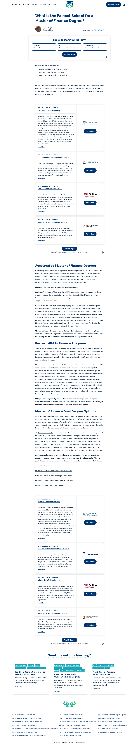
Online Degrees (41, 668)
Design (107, 668)
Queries (34, 4)
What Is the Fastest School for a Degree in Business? (54, 481)
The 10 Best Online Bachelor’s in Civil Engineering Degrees (29, 735)
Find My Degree (113, 4)
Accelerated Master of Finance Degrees (53, 69)
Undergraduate (80, 670)
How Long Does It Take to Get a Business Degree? (61, 287)
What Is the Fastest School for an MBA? (49, 485)
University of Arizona (63, 444)
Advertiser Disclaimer (79, 742)
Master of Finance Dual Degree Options (53, 75)
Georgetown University (58, 276)
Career (37, 665)
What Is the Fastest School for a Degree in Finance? (53, 471)
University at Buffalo (45, 433)
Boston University (92, 292)
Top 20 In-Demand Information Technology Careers (30, 673)
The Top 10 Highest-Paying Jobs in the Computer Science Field (77, 721)
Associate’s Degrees (21, 665)
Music (62, 670)
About (55, 4)
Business (30, 665)
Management (31, 668)
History (65, 668)
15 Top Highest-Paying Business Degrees (71, 718)
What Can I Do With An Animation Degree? (103, 673)
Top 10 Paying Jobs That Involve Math (108, 728)
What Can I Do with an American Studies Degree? (67, 675)
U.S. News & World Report (54, 311)
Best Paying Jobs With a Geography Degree (72, 725)
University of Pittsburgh (46, 376)
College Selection (59, 665)
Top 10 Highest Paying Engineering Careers (109, 721)
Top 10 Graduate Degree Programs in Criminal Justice (75, 732)
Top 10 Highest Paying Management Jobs (24, 732)
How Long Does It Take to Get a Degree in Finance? (53, 476)
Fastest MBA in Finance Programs (51, 72)
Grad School (57, 668)
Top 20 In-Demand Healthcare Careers (70, 735)
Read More (18, 686)
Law (71, 668)
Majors (56, 670)
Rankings (26, 4)
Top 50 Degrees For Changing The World (108, 718)
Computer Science (21, 668)
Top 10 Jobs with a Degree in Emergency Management (75, 728)
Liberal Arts (77, 668)
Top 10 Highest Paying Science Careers (23, 715)
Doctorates (76, 665)
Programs (15, 4)
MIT (48, 320)
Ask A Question (45, 4)
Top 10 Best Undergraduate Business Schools (110, 732)
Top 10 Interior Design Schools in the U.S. (71, 715)
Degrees (68, 665)
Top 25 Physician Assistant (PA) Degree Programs (111, 715)
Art (94, 665)
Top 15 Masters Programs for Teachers (23, 725)
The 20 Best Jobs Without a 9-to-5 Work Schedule (26, 718)
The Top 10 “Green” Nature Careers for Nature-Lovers (27, 721)
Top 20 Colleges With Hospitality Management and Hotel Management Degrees (35, 728)
